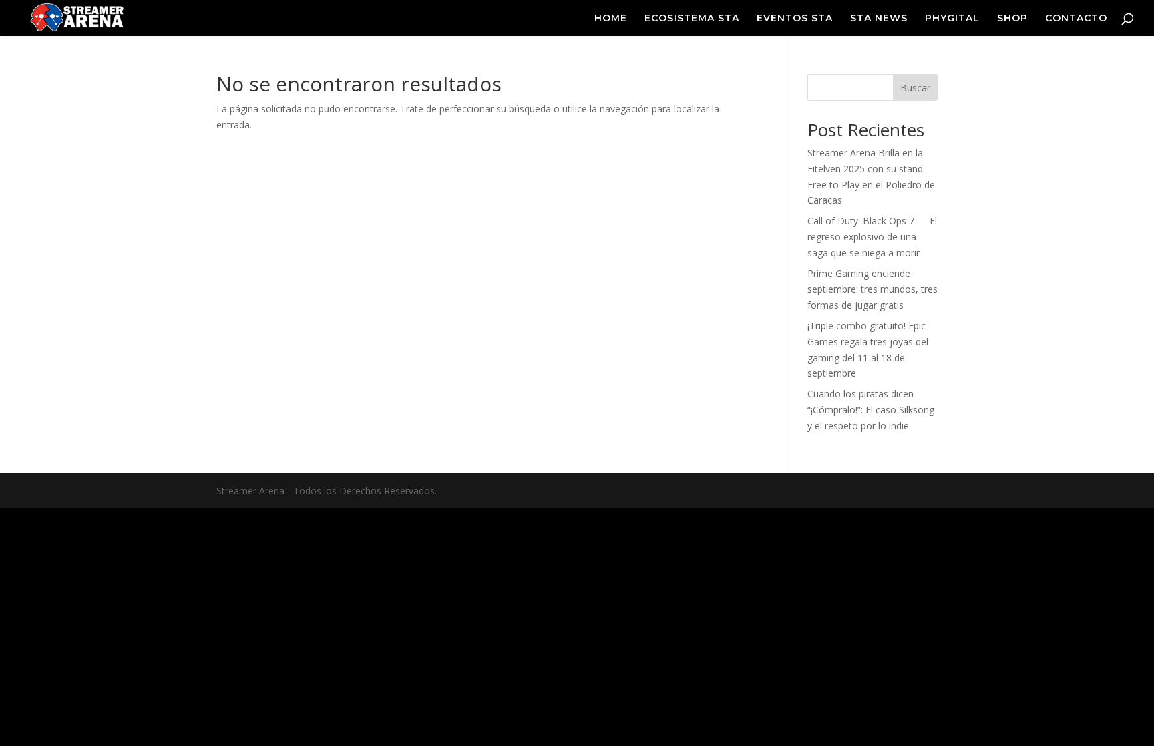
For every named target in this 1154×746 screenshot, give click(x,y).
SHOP (1012, 18)
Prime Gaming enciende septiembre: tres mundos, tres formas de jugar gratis (872, 289)
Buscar (915, 87)
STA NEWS (879, 18)
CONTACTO (1076, 18)
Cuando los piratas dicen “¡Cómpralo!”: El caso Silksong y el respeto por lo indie (870, 409)
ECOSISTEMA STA (691, 18)
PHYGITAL (952, 18)
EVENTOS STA (795, 18)
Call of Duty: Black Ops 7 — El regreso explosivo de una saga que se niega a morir (872, 236)
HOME (610, 18)
